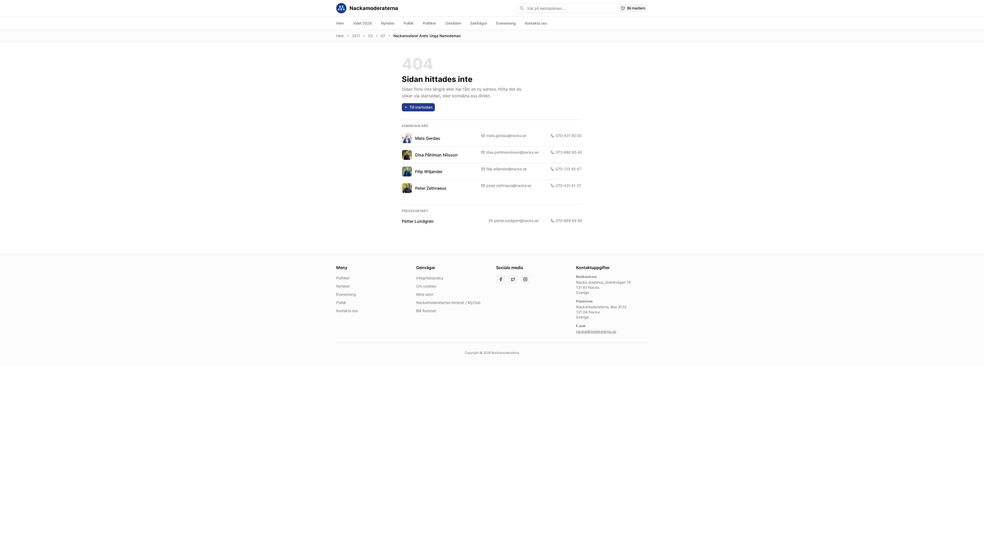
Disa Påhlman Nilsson (436, 154)
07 (383, 36)
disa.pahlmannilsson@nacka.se (512, 152)
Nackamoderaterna (374, 8)
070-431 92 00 (568, 135)
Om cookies (426, 286)
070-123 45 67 (568, 169)
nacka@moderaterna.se (596, 331)
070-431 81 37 (568, 185)
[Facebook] (500, 279)
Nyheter (387, 23)
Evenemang (506, 23)
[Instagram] (525, 279)
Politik (409, 23)
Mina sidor (424, 294)
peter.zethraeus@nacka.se (508, 185)
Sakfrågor (478, 23)
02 (370, 36)
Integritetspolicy (429, 278)
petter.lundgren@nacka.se (516, 220)
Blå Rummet (426, 311)
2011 (356, 36)
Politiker (429, 23)
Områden (453, 23)
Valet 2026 (362, 23)
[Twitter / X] (513, 279)
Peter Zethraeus (430, 188)
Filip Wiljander (429, 171)
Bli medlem (636, 8)
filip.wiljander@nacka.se (506, 169)
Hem (340, 23)
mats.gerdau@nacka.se (506, 135)
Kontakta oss (536, 23)
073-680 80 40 (569, 152)
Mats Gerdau (427, 138)
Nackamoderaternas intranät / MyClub (448, 302)
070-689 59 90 (569, 220)
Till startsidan (420, 107)
